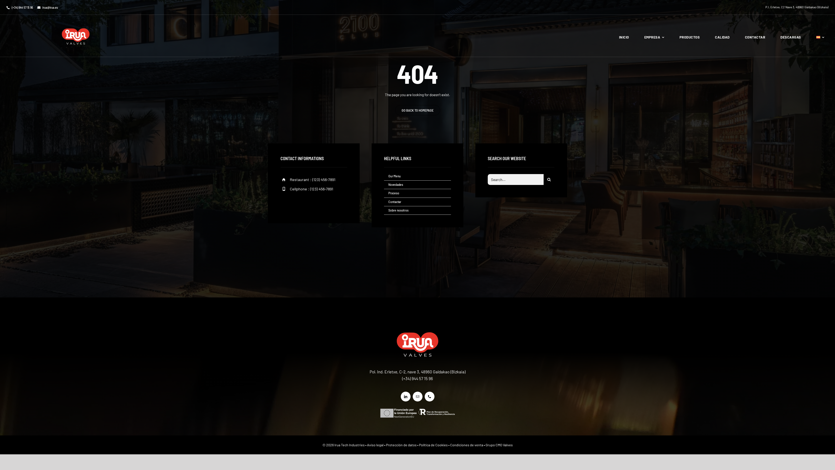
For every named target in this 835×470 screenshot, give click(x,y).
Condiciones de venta (466, 445)
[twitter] (297, 204)
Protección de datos (401, 445)
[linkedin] (406, 396)
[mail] (418, 396)
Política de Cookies (433, 445)
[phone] (429, 396)
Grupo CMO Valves (499, 445)
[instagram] (309, 204)
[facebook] (285, 204)
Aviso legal (375, 445)
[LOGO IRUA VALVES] (75, 23)
